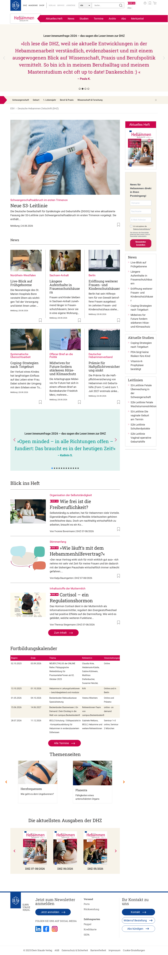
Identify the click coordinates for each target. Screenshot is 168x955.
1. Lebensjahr (49, 100)
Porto (87, 904)
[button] (84, 58)
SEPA (87, 934)
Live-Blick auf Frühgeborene (21, 283)
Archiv (112, 18)
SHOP (41, 5)
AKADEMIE (33, 5)
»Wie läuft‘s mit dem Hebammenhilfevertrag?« (77, 551)
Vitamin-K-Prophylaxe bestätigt (137, 365)
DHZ (25, 5)
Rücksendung (91, 909)
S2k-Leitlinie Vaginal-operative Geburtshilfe (141, 437)
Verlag (52, 5)
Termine (98, 18)
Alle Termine (62, 743)
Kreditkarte (90, 929)
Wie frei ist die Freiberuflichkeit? (70, 504)
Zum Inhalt (60, 632)
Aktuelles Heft (54, 18)
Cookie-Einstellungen (134, 950)
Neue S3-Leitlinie (29, 205)
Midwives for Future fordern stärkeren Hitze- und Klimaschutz (62, 368)
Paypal (87, 924)
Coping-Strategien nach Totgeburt (24, 365)
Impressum (114, 950)
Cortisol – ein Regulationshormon (71, 597)
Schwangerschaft (20, 100)
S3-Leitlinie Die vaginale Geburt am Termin (140, 415)
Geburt (36, 100)
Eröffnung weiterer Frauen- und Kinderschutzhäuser (104, 285)
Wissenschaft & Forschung (90, 100)
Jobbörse (70, 5)
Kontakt (136, 912)
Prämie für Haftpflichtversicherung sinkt (104, 366)
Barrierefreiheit (98, 950)
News (71, 18)
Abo (123, 18)
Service (60, 5)
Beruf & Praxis (67, 100)
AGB (57, 950)
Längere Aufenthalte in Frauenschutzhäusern (64, 286)
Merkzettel (137, 18)
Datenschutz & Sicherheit (75, 950)
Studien (84, 18)
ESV (12, 108)
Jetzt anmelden (50, 912)
